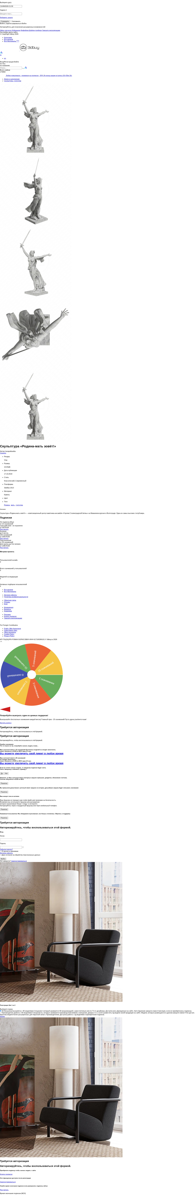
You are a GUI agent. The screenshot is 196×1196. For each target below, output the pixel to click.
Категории (8, 37)
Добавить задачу (6, 17)
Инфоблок (25, 30)
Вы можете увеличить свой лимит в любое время (31, 753)
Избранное (16, 30)
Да (2, 773)
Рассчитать (4, 529)
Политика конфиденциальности (16, 597)
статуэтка (19, 505)
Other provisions (10, 632)
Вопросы (7, 609)
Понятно (4, 783)
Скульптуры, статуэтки (12, 81)
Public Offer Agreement (12, 628)
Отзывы (7, 602)
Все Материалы (11, 41)
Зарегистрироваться (19, 861)
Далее (2, 1016)
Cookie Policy (9, 634)
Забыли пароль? (6, 849)
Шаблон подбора (35, 30)
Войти (3, 859)
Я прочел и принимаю (9, 851)
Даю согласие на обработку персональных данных (20, 855)
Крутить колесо (5, 723)
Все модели (8, 39)
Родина (7, 505)
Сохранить (5, 21)
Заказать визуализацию (51, 30)
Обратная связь (10, 600)
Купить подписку (10, 616)
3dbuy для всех (6, 30)
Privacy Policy (9, 636)
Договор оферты (10, 595)
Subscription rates (10, 630)
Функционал (8, 607)
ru (0, 55)
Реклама (7, 614)
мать (12, 505)
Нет (6, 773)
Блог (6, 604)
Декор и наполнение (12, 79)
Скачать (3, 453)
